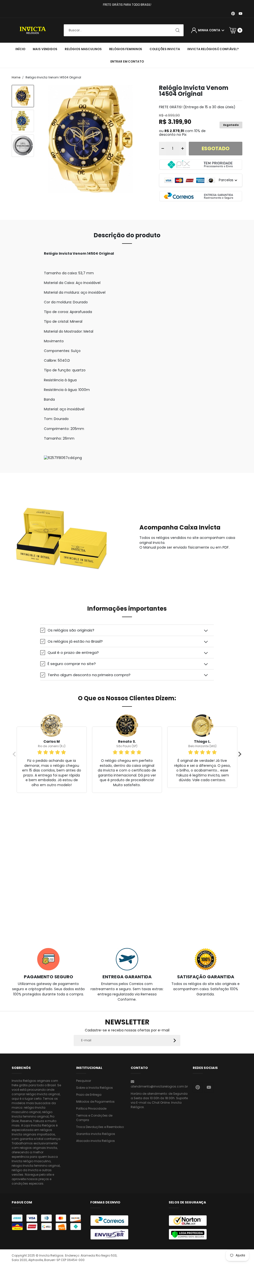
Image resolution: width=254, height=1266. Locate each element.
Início (20, 49)
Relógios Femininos (125, 49)
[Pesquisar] (178, 30)
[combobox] (124, 30)
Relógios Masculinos (83, 49)
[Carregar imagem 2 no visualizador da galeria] (23, 121)
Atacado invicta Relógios (95, 1141)
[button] (127, 630)
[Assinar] (174, 1040)
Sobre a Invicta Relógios (94, 1088)
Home (16, 77)
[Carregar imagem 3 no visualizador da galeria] (23, 146)
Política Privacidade (91, 1108)
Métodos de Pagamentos (95, 1101)
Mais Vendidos (45, 49)
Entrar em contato (127, 61)
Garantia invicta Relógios (95, 1134)
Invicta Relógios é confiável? (213, 49)
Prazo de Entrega (88, 1094)
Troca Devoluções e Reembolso (100, 1127)
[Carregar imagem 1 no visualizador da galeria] (23, 96)
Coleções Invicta (165, 49)
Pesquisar (83, 1081)
